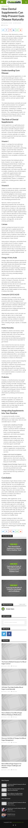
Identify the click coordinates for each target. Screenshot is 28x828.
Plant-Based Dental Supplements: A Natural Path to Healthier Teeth (14, 548)
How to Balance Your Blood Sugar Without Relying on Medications (12, 713)
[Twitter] (4, 634)
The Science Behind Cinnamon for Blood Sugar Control (14, 662)
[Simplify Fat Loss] (4, 815)
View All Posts (22, 604)
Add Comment (18, 23)
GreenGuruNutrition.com (18, 822)
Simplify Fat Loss (11, 814)
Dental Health (5, 6)
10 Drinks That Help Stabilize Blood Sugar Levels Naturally (12, 688)
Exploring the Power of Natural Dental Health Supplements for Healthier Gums (14, 568)
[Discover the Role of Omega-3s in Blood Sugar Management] (14, 728)
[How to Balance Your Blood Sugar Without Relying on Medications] (14, 702)
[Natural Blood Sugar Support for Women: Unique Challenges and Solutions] (14, 753)
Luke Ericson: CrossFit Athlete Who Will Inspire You (16, 809)
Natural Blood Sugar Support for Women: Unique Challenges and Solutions (11, 765)
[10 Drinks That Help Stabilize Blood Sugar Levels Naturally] (14, 677)
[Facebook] (9, 634)
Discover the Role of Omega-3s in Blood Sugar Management (14, 739)
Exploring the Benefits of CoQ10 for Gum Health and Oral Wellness (14, 589)
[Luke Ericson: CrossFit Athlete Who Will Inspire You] (4, 809)
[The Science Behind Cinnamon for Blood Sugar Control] (14, 651)
